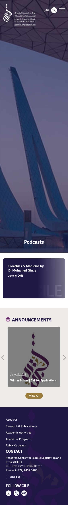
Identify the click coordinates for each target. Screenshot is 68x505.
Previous (3, 357)
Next (65, 357)
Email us (15, 476)
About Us (11, 419)
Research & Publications (21, 426)
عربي (46, 9)
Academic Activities (18, 432)
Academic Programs (19, 439)
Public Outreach (16, 445)
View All (34, 396)
